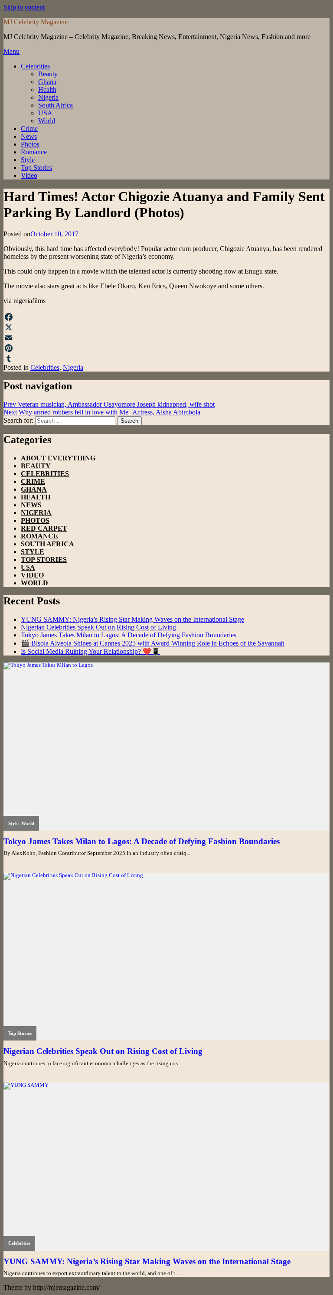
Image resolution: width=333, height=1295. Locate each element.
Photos (30, 144)
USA (45, 113)
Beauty (48, 74)
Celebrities (35, 66)
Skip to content (24, 7)
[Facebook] (166, 317)
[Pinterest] (166, 348)
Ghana (47, 81)
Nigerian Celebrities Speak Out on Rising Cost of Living (98, 627)
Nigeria (48, 97)
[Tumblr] (166, 358)
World (46, 120)
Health (47, 89)
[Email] (166, 338)
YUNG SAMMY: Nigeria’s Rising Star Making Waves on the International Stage (132, 619)
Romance (34, 152)
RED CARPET (44, 528)
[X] (166, 327)
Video (29, 175)
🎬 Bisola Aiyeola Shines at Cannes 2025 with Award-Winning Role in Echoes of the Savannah (152, 643)
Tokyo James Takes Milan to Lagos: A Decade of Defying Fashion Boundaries (128, 635)
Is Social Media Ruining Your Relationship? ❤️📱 (90, 651)
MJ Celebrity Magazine (35, 22)
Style (28, 159)
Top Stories (36, 167)
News (29, 136)
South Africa (55, 105)
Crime (29, 128)
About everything (58, 458)
